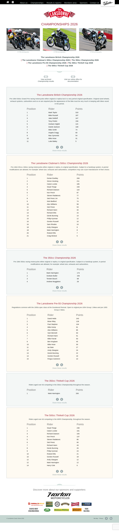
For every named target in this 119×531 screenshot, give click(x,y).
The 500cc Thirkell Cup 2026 (60, 66)
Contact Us (94, 3)
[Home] (7, 2)
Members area (70, 3)
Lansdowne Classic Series (59, 13)
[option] (108, 3)
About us (23, 3)
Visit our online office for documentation (73, 80)
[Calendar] (12, 2)
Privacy (101, 518)
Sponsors (83, 3)
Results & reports (54, 3)
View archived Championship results (46, 80)
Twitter (111, 518)
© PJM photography (59, 52)
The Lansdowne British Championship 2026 (60, 57)
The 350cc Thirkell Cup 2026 (80, 63)
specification (87, 99)
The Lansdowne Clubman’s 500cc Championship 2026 (46, 60)
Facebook (106, 518)
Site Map (96, 518)
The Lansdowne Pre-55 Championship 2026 (47, 63)
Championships (37, 3)
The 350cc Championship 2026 (85, 60)
